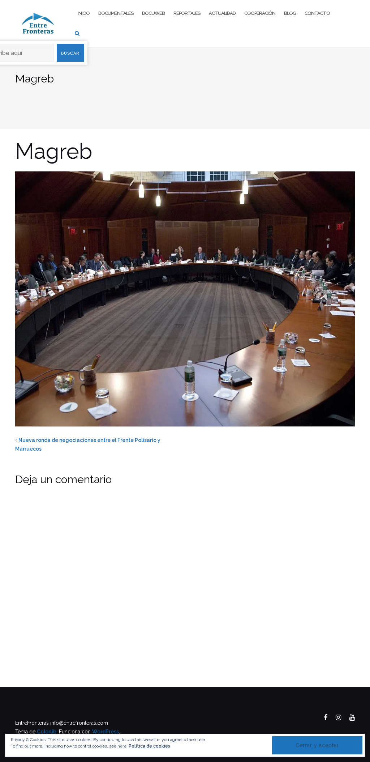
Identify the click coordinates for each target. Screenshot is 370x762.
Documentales (115, 13)
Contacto (317, 13)
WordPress (105, 732)
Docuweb (153, 13)
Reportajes (186, 13)
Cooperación (259, 13)
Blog (290, 13)
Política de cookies (149, 746)
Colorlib (46, 732)
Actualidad (222, 13)
